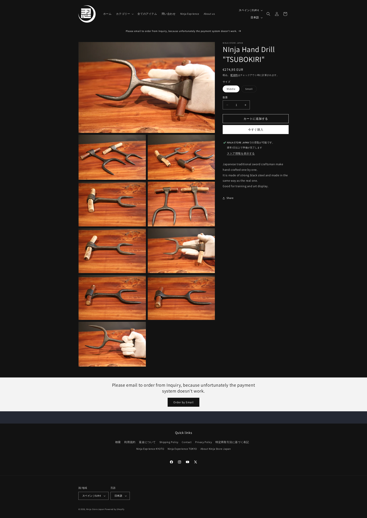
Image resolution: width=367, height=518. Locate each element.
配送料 (234, 75)
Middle (231, 89)
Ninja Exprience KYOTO (150, 449)
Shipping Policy (168, 442)
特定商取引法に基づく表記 (232, 442)
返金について (147, 442)
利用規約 (129, 442)
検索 (118, 442)
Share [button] (230, 198)
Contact (187, 442)
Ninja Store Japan (95, 509)
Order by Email (183, 402)
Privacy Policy (203, 442)
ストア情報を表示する (241, 153)
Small (250, 89)
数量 (225, 97)
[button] (124, 14)
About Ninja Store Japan (216, 449)
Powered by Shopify (114, 509)
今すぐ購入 (255, 129)
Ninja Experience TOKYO (182, 449)
